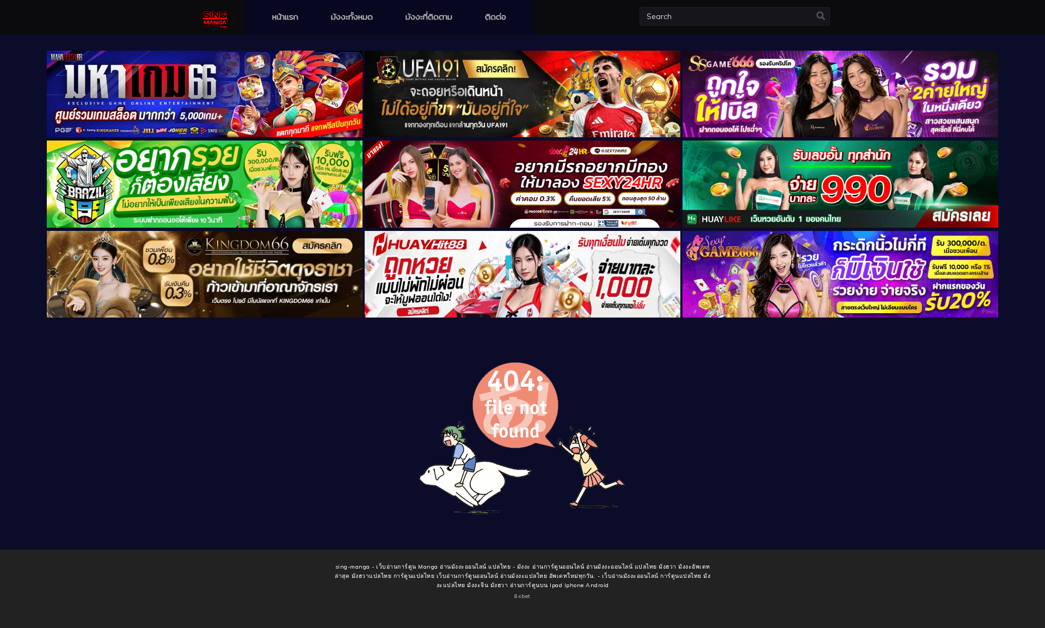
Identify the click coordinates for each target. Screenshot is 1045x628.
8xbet (522, 596)
